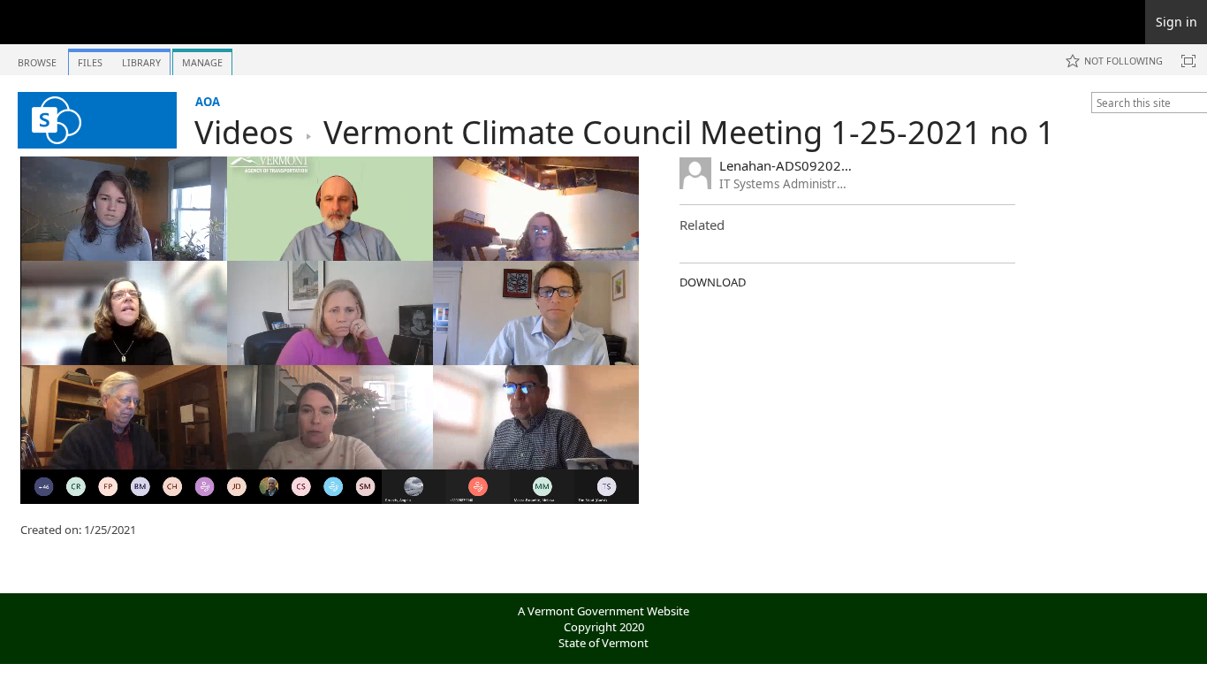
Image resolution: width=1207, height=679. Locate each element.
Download (712, 282)
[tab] (37, 58)
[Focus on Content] (1188, 61)
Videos (243, 132)
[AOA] (97, 120)
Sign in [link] (1176, 21)
